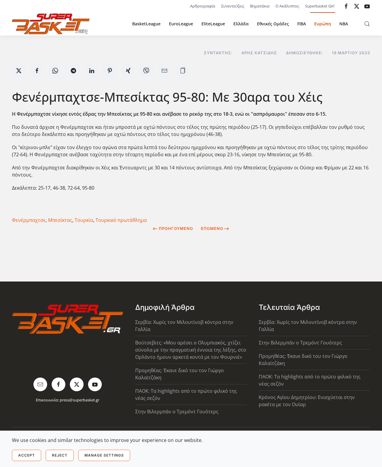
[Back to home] (51, 23)
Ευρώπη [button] (322, 24)
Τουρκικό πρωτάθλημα (121, 220)
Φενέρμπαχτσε (29, 220)
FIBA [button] (301, 24)
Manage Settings (104, 455)
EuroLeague (181, 24)
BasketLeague (146, 24)
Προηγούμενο (176, 228)
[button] (367, 23)
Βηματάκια (259, 6)
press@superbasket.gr (79, 400)
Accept (26, 455)
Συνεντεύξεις (232, 6)
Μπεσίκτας (60, 220)
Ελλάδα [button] (241, 24)
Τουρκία (84, 220)
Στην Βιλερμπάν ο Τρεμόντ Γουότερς (176, 411)
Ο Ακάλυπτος (287, 6)
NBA (343, 24)
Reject (59, 455)
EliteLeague (213, 24)
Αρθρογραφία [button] (202, 6)
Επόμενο (212, 228)
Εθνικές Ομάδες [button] (273, 24)
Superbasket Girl (319, 6)
